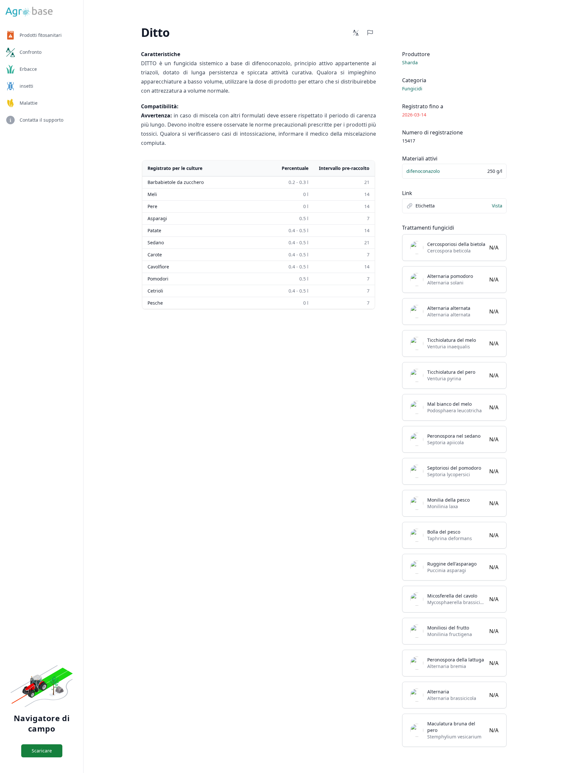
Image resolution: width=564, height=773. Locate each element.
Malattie (29, 103)
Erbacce (28, 69)
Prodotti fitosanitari (41, 35)
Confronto (30, 52)
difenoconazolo (423, 171)
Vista (497, 206)
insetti (26, 86)
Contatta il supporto (41, 120)
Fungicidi (412, 88)
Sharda (410, 62)
